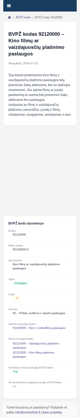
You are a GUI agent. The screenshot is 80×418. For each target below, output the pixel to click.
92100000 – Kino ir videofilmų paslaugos (39, 327)
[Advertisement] (40, 171)
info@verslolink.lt (28, 412)
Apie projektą (52, 412)
